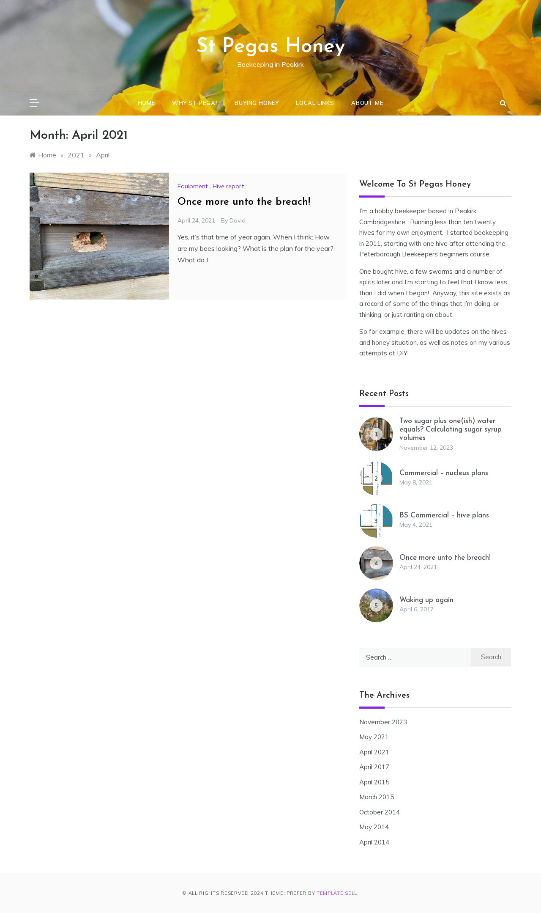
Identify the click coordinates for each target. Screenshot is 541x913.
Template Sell (337, 893)
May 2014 (374, 827)
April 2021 (374, 752)
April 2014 (374, 842)
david (238, 220)
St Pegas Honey (270, 47)
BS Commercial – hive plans (444, 515)
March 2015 (376, 797)
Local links (315, 102)
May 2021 (374, 737)
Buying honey (257, 102)
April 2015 (374, 782)
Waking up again (426, 600)
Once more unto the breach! (244, 202)
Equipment (193, 186)
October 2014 (379, 812)
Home (146, 102)
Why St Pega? (195, 102)
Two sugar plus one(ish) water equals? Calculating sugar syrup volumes (450, 430)
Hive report (228, 186)
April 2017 (374, 767)
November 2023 (383, 722)
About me (367, 102)
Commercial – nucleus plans (443, 473)
